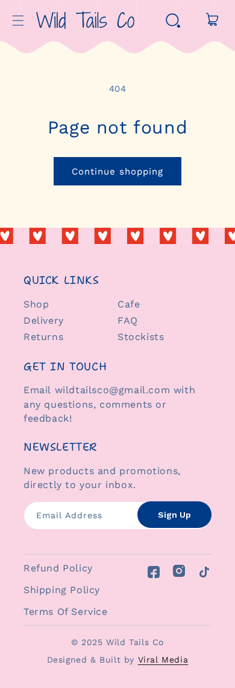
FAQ (128, 320)
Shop (36, 304)
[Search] (173, 20)
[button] (18, 20)
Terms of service (66, 611)
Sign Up (174, 514)
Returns (43, 336)
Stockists (141, 336)
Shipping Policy (62, 590)
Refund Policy (58, 568)
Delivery (44, 320)
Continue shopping (117, 171)
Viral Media (163, 659)
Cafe (129, 304)
